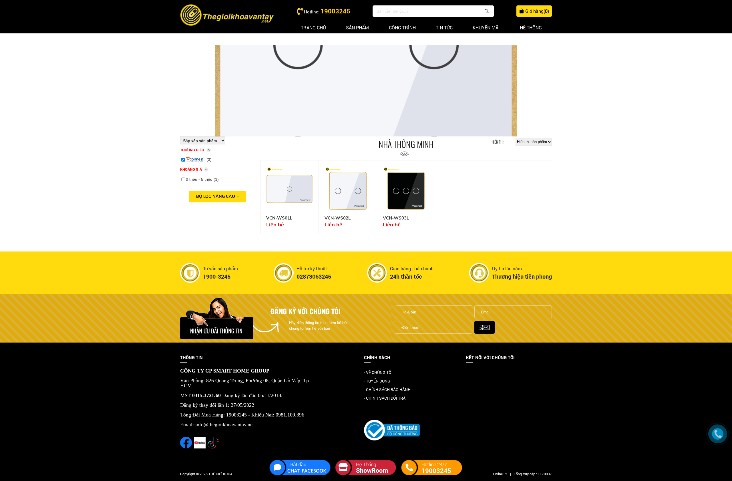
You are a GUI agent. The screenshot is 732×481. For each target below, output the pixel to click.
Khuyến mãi (486, 28)
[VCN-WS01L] (289, 189)
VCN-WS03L (396, 218)
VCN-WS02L (338, 218)
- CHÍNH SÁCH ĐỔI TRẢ (384, 398)
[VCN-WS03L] (406, 189)
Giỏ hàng (537, 11)
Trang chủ (313, 28)
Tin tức (444, 28)
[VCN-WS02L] (348, 189)
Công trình (402, 28)
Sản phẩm (357, 28)
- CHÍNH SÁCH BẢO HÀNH (387, 389)
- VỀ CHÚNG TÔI (378, 372)
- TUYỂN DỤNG (377, 381)
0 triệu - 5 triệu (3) (202, 179)
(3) (209, 159)
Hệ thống (531, 28)
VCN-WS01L (279, 218)
